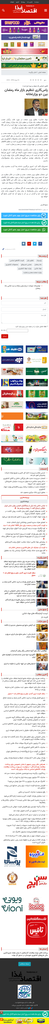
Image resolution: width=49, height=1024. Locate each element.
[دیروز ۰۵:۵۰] (42, 602)
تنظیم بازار (30, 260)
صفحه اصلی (42, 72)
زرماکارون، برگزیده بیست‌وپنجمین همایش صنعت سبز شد (24, 773)
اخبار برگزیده (33, 72)
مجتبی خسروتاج (26, 264)
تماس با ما (29, 2)
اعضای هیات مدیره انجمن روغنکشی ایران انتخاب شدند (26, 522)
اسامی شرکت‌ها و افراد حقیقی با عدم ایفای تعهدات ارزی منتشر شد (25, 731)
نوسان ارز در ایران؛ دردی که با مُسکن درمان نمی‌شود (27, 814)
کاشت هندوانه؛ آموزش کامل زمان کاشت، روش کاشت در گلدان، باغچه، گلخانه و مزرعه (25, 512)
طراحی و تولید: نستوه (22, 1008)
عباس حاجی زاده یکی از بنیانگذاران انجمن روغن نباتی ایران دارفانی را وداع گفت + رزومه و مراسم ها (24, 507)
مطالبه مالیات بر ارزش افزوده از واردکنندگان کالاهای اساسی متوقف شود (20, 601)
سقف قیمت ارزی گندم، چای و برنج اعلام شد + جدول (19, 574)
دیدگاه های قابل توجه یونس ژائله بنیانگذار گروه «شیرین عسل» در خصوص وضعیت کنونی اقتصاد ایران (25, 718)
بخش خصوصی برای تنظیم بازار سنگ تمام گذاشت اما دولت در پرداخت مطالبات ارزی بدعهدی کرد (23, 738)
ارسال (5, 336)
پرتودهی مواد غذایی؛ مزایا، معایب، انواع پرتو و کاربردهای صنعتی (25, 543)
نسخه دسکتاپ (24, 964)
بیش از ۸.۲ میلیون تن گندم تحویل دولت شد (29, 810)
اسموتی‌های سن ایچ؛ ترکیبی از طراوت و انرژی (19, 663)
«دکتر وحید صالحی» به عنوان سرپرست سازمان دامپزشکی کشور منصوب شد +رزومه (25, 482)
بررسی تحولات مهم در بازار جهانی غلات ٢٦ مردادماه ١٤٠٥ (25, 835)
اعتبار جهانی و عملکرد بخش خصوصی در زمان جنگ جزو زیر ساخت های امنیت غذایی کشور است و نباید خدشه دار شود (19, 593)
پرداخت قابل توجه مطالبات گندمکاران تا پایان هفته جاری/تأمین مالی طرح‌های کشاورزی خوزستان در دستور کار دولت (25, 954)
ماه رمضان (38, 264)
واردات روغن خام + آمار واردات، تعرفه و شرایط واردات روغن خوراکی (24, 759)
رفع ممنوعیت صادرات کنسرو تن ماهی (31, 792)
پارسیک (39, 260)
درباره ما (37, 2)
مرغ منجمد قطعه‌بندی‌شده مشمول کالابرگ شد (28, 831)
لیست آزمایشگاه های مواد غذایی (35, 613)
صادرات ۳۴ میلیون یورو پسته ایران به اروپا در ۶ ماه (27, 777)
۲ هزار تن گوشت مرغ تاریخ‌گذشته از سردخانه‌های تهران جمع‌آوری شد (25, 752)
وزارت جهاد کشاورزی (24, 268)
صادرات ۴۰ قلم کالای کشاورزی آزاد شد (31, 747)
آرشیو (17, 2)
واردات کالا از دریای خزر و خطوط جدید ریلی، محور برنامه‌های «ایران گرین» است (24, 841)
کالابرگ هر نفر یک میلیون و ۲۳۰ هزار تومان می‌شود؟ (26, 781)
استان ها (43, 949)
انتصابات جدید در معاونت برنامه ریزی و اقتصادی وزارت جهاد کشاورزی (24, 488)
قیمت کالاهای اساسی (17, 260)
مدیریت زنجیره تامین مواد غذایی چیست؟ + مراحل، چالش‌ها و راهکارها (23, 801)
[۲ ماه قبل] (42, 628)
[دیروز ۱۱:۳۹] (42, 564)
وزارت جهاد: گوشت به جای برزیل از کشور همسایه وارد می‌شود (23, 516)
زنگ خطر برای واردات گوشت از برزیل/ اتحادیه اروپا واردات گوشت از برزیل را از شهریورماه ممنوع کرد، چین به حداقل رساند (23, 535)
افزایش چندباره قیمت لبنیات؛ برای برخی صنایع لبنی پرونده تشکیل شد (24, 786)
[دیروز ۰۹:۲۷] (42, 575)
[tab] (24, 497)
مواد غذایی (37, 268)
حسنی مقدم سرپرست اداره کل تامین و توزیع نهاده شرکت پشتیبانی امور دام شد (25, 474)
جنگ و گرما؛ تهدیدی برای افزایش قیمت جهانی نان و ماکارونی (23, 806)
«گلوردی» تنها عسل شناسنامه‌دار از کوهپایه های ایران (18, 656)
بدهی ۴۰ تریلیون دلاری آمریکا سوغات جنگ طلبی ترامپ (25, 743)
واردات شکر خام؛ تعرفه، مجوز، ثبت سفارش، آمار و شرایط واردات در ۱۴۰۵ (25, 688)
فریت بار (44, 617)
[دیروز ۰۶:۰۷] (42, 593)
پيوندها (23, 2)
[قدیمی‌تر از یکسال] (42, 657)
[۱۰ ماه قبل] (42, 646)
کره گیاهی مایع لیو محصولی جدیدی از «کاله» (19, 625)
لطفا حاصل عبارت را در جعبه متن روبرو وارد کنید (31, 326)
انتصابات (43, 469)
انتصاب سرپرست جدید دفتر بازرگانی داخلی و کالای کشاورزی (24, 478)
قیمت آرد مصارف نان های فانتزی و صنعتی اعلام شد (27, 547)
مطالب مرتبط (41, 281)
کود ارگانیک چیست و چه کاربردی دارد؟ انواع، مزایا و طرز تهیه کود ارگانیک (24, 529)
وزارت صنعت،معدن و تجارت (32, 272)
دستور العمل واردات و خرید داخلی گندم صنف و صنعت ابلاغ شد (19, 583)
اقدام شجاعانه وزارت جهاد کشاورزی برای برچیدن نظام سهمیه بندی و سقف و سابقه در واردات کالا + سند (24, 820)
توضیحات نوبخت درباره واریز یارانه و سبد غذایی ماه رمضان (22, 287)
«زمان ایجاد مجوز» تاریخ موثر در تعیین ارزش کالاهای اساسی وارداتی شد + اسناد (23, 725)
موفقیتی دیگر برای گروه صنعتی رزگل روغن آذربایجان (29, 650)
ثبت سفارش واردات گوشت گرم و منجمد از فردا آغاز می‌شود (24, 796)
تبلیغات (12, 2)
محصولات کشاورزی (12, 264)
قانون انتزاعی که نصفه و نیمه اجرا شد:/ (35, 86)
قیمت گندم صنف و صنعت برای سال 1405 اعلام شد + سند (24, 525)
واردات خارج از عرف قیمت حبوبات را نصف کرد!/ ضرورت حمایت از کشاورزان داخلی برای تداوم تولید (25, 826)
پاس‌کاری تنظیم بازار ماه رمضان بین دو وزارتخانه (26, 92)
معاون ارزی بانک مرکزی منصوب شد (32, 492)
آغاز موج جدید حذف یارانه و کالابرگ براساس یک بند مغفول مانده (24, 551)
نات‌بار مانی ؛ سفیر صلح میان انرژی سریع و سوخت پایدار (20, 635)
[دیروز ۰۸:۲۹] (42, 584)
